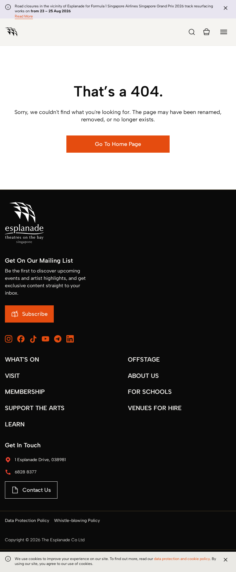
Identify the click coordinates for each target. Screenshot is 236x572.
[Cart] (206, 32)
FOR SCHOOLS (150, 391)
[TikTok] (33, 339)
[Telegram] (57, 339)
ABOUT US (143, 375)
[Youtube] (45, 339)
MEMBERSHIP (25, 391)
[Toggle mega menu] (223, 32)
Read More (24, 16)
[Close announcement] (225, 8)
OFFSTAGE (144, 359)
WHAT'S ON (22, 359)
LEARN (15, 424)
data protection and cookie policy (182, 559)
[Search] (192, 32)
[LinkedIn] (70, 339)
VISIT (12, 375)
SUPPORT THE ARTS (35, 408)
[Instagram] (8, 339)
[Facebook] (21, 339)
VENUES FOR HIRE (155, 408)
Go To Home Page (118, 144)
